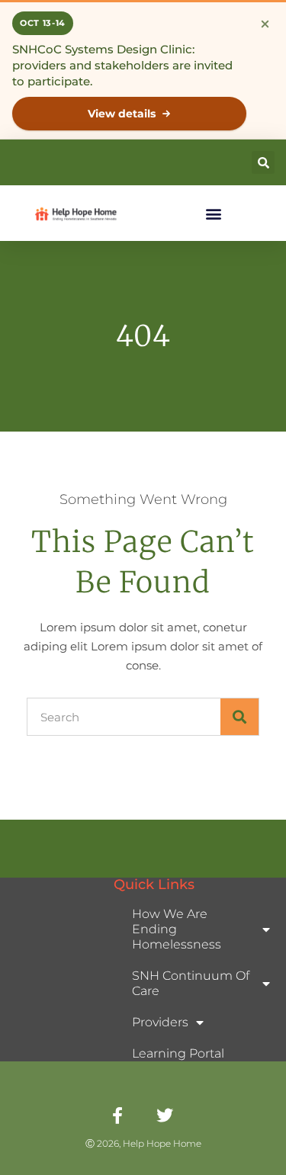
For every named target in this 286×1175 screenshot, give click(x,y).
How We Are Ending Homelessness (176, 929)
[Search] (239, 716)
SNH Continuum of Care (190, 983)
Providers (160, 1022)
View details (122, 113)
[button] (263, 162)
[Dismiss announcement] (264, 23)
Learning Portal (178, 1053)
